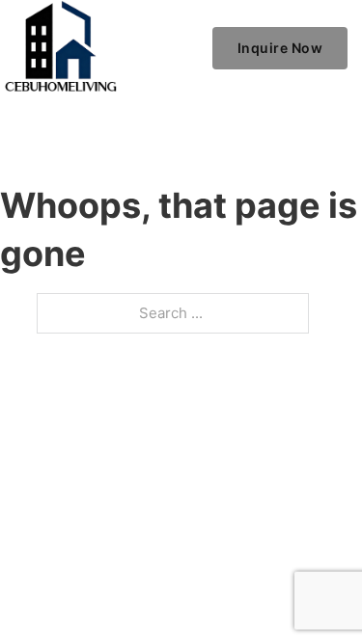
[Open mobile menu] (188, 48)
